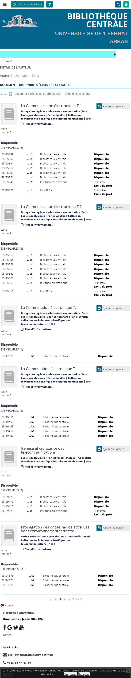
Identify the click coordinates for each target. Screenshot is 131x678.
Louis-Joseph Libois (33, 115)
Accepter (84, 674)
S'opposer (70, 674)
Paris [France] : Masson (62, 457)
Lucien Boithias (30, 536)
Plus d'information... (39, 124)
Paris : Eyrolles (56, 115)
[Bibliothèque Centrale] (22, 19)
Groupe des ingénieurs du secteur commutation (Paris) (54, 111)
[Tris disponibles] (10, 93)
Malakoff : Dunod (79, 536)
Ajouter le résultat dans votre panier (37, 93)
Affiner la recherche (78, 93)
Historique (49, 4)
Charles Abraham (57, 316)
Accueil (9, 605)
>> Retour (6, 60)
